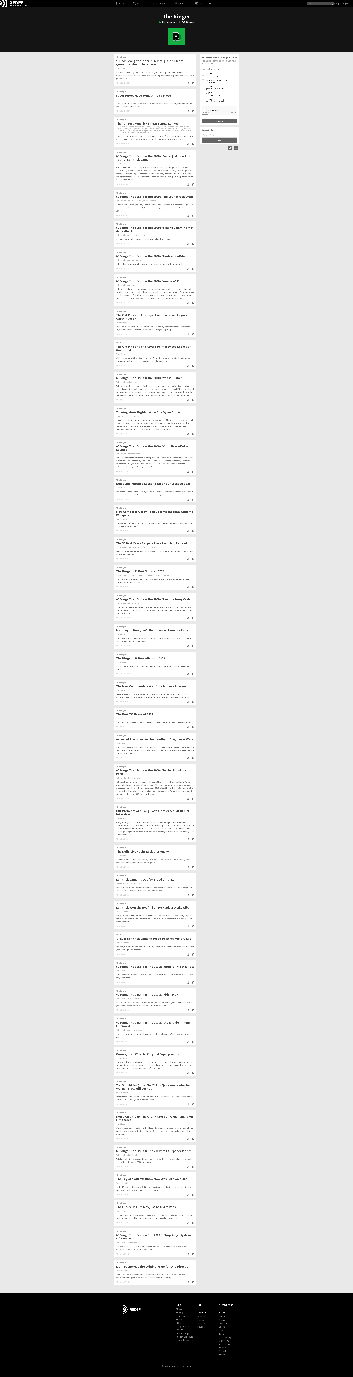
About (179, 1309)
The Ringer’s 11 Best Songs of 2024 (140, 571)
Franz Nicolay (121, 322)
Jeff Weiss (180, 130)
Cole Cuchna (170, 130)
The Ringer (121, 57)
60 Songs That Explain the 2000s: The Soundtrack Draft (154, 197)
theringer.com (169, 22)
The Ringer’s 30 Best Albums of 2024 (141, 658)
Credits (179, 1329)
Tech (221, 1334)
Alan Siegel (120, 1124)
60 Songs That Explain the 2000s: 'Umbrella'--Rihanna (153, 256)
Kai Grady (177, 128)
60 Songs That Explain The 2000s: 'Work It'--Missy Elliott (155, 966)
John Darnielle (134, 778)
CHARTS (201, 1312)
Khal (157, 126)
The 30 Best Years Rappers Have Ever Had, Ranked (151, 543)
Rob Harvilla (180, 126)
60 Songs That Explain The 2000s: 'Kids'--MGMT (148, 994)
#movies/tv (224, 1344)
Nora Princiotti (163, 575)
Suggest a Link (183, 1326)
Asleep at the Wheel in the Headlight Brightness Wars (154, 739)
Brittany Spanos (135, 260)
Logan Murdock (138, 128)
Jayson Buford (122, 130)
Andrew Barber (135, 130)
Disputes (180, 1316)
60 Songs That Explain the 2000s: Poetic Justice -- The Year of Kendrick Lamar (153, 157)
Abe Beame (121, 1211)
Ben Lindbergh (122, 519)
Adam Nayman (122, 1092)
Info (178, 1305)
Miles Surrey (121, 718)
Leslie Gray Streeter (136, 235)
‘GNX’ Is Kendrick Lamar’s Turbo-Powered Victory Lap (153, 938)
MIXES (222, 1312)
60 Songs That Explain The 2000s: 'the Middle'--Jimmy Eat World (153, 1024)
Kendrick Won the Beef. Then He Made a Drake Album (154, 907)
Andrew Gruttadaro (128, 132)
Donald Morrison (167, 126)
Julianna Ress (149, 575)
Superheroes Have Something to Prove (143, 95)
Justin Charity (121, 163)
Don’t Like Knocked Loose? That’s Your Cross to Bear (153, 484)
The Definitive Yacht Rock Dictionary (142, 851)
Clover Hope (133, 382)
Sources (201, 1327)
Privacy (179, 1312)
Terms (179, 1319)
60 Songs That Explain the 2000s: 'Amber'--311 (148, 281)
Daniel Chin (121, 99)
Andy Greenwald (135, 1030)
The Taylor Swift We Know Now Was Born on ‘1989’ (151, 1179)
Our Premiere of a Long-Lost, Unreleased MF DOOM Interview (152, 812)
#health (223, 1351)
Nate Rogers (121, 743)
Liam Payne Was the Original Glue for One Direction (153, 1266)
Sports (222, 1327)
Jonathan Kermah (152, 128)
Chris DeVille (121, 68)
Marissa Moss (134, 453)
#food (222, 1354)
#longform (224, 1340)
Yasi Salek (131, 200)
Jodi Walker (120, 690)
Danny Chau (143, 132)
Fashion (223, 1323)
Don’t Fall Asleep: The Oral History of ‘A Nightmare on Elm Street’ (154, 1118)
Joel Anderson (167, 128)
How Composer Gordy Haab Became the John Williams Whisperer (154, 513)
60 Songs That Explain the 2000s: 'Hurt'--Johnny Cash (153, 599)
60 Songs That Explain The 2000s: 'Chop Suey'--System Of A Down (153, 1236)
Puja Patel (132, 1155)
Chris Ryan (140, 200)
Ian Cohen (120, 488)
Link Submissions (184, 1340)
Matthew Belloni (122, 416)
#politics (223, 1347)
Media (222, 1320)
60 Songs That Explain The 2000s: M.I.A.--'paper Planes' (154, 1151)
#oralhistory (225, 1337)
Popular (201, 1316)
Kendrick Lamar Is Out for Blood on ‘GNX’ (145, 879)
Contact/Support (184, 1333)
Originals (223, 1316)
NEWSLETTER (226, 1305)
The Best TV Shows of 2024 (134, 714)
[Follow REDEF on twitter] (230, 148)
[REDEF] (11, 3)
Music (222, 1330)
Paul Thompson (148, 126)
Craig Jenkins (133, 285)
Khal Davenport (134, 547)
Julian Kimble (187, 128)
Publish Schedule (184, 1336)
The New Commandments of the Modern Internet (151, 686)
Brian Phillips (133, 603)
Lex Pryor (127, 128)
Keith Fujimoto (158, 130)
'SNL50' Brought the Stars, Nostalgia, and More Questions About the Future (149, 62)
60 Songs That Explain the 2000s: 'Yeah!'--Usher (149, 378)
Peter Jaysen (137, 416)
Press (179, 1323)
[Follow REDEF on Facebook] (236, 148)
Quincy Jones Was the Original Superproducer (148, 1054)
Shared (200, 1320)
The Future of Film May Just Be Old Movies (146, 1207)
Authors (201, 1323)
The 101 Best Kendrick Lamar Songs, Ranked (147, 123)
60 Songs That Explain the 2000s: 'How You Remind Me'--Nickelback (155, 229)
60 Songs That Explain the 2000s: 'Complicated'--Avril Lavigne (153, 448)
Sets (200, 1305)
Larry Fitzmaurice (135, 998)
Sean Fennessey (154, 200)
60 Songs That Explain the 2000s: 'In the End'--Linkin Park (152, 772)
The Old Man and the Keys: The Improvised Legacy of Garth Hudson (153, 316)
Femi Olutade (134, 883)
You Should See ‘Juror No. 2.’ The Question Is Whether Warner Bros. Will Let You (153, 1086)
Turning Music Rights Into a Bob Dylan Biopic (148, 412)
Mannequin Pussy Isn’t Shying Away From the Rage (152, 630)
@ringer (190, 22)
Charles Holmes (134, 126)
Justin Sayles (121, 126)
